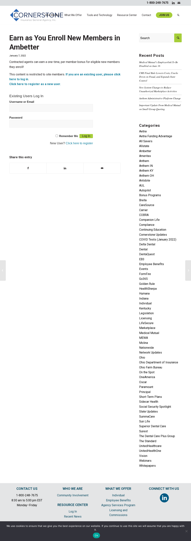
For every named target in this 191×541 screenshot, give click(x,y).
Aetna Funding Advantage (155, 136)
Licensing (145, 318)
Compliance (146, 225)
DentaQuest (147, 254)
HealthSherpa (148, 288)
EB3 (141, 259)
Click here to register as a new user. (35, 84)
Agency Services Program (118, 505)
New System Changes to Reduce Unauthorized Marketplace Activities (158, 89)
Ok (96, 535)
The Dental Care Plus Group (157, 436)
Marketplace (147, 328)
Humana (144, 293)
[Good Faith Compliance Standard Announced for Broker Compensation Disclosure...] (188, 270)
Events (143, 269)
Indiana (143, 298)
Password (15, 117)
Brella (143, 200)
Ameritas (145, 156)
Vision (143, 456)
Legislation (146, 313)
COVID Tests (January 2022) (157, 239)
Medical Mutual (149, 333)
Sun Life (144, 421)
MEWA (143, 338)
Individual (145, 303)
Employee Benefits (151, 264)
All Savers (145, 141)
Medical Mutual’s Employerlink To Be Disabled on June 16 (158, 64)
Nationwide (146, 347)
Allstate (144, 146)
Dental (143, 249)
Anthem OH (146, 175)
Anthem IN (146, 166)
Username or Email (21, 101)
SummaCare (147, 416)
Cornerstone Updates (153, 234)
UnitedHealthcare (150, 446)
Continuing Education (152, 229)
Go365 (143, 279)
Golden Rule (147, 284)
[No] (186, 531)
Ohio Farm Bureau (150, 367)
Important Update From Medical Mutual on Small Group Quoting (160, 107)
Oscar (143, 382)
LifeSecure (146, 323)
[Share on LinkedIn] (65, 168)
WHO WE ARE (73, 489)
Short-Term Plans (150, 397)
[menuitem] (52, 15)
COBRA (144, 215)
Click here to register (79, 143)
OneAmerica (147, 377)
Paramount (146, 387)
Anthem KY (146, 170)
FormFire (145, 274)
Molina (143, 343)
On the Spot (146, 372)
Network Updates (150, 352)
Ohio (142, 357)
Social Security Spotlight (155, 406)
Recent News (73, 516)
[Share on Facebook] (28, 168)
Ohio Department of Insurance (158, 362)
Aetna (143, 131)
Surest (143, 431)
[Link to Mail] (179, 3)
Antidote (144, 180)
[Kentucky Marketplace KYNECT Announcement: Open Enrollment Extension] (3, 270)
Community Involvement (72, 495)
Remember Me (68, 136)
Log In (73, 511)
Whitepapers (147, 465)
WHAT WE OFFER (118, 489)
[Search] (178, 15)
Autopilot (145, 190)
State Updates (148, 411)
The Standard (147, 441)
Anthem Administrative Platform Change (160, 98)
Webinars (145, 460)
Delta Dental (147, 244)
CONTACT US (26, 489)
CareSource (146, 205)
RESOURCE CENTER (72, 505)
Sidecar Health (148, 401)
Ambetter (145, 151)
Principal (145, 392)
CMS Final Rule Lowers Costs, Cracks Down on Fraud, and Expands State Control (158, 76)
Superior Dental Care (152, 426)
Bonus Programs (150, 195)
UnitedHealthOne (150, 451)
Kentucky (145, 308)
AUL (142, 185)
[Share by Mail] (102, 168)
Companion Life (149, 220)
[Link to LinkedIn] (173, 3)
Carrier (143, 210)
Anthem (144, 161)
